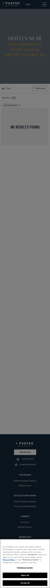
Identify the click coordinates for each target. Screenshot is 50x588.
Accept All (25, 583)
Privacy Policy (9, 560)
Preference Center (25, 568)
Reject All (25, 575)
